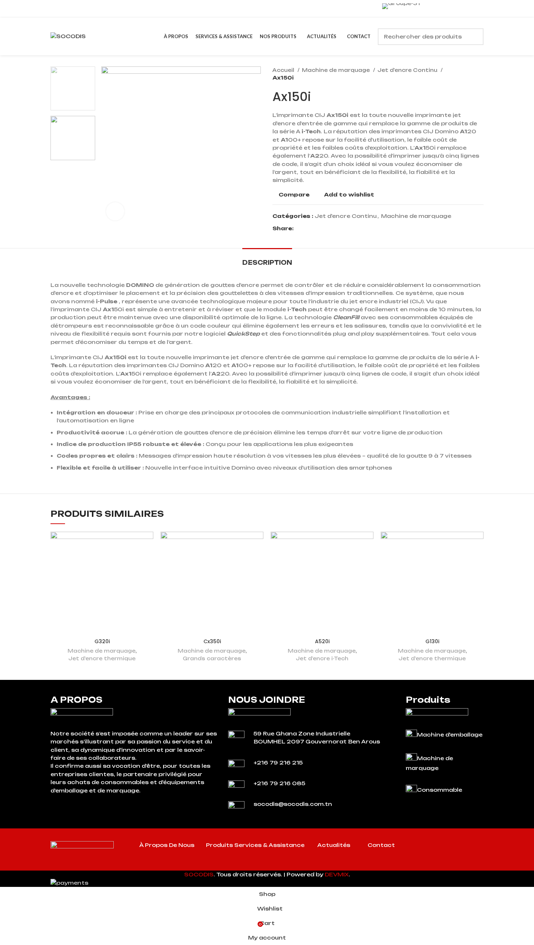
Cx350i (212, 641)
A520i (322, 641)
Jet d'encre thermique (101, 658)
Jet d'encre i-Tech (322, 658)
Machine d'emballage (449, 734)
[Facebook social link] (299, 229)
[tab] (267, 259)
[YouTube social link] (461, 846)
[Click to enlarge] (115, 211)
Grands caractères (212, 658)
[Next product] (480, 74)
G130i (432, 641)
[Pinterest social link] (316, 229)
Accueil (284, 70)
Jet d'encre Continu (408, 70)
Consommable (439, 790)
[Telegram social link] (333, 229)
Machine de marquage (336, 70)
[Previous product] (465, 74)
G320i (102, 641)
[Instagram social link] (452, 846)
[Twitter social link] (308, 229)
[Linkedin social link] (324, 229)
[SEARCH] (475, 36)
